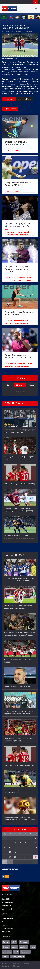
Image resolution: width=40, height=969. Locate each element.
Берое (14, 947)
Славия (6, 947)
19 (20, 852)
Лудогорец (24, 942)
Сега (8, 385)
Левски (6, 942)
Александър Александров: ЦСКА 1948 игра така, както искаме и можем (18, 712)
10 (10, 847)
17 (10, 852)
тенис (19, 99)
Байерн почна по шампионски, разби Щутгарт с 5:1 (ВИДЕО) (19, 739)
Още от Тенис (10, 109)
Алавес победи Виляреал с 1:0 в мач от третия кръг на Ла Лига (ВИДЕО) (19, 579)
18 (15, 852)
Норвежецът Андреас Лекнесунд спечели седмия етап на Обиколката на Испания (19, 819)
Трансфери (25, 952)
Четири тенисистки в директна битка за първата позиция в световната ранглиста (19, 234)
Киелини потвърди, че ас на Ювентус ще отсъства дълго (19, 791)
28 (31, 857)
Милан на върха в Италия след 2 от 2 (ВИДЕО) (18, 661)
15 (36, 847)
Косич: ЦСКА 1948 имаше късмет (17, 687)
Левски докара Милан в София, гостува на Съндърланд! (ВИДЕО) (19, 431)
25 (15, 857)
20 (25, 852)
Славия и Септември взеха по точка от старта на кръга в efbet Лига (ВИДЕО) (19, 509)
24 (10, 857)
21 (31, 852)
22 (36, 852)
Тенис (30, 31)
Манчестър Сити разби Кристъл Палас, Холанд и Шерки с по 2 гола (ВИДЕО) (19, 634)
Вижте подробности (12, 150)
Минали (31, 385)
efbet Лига (7, 952)
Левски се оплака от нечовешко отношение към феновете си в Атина (19, 537)
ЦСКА (14, 942)
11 (15, 847)
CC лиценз (17, 966)
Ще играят (20, 385)
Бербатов (23, 947)
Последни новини (15, 555)
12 (20, 847)
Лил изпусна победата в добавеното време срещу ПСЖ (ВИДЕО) (18, 607)
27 (25, 857)
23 (5, 857)
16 (5, 852)
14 (31, 847)
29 (36, 857)
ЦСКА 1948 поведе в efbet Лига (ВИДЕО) (19, 484)
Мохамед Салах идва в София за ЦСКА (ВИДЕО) (19, 458)
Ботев (5, 957)
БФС (16, 952)
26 (20, 857)
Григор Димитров (17, 957)
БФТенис (28, 99)
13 (25, 847)
